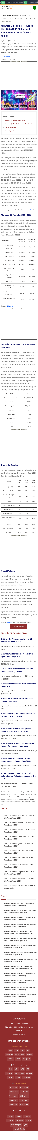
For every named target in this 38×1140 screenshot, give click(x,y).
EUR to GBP (24, 1104)
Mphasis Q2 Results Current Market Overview (19, 124)
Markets (28, 1120)
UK (28, 1050)
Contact (18, 1024)
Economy (10, 1120)
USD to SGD (24, 1096)
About (12, 1024)
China (18, 1059)
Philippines (26, 1059)
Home (3, 15)
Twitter (30, 210)
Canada (10, 1059)
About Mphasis (9, 131)
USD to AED (13, 1096)
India (10, 1050)
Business (27, 1116)
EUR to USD (24, 1087)
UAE (22, 1050)
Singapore (9, 1054)
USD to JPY (13, 1100)
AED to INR (24, 1092)
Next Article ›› (18, 627)
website (10, 622)
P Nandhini (7, 57)
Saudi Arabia (19, 1054)
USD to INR (13, 1087)
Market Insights (16, 1125)
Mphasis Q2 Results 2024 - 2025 (15, 120)
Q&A (25, 1125)
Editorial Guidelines (13, 1027)
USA (16, 1050)
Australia (29, 1054)
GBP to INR (13, 1104)
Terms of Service (27, 1027)
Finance (10, 1116)
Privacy (25, 1024)
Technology (19, 1120)
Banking (18, 1116)
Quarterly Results (10, 127)
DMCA (19, 1030)
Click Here (10, 306)
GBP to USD (14, 1092)
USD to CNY (24, 1100)
